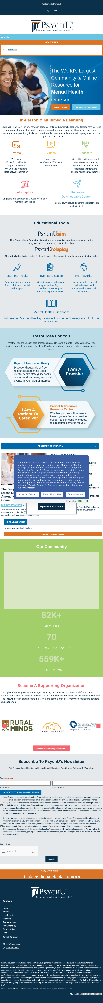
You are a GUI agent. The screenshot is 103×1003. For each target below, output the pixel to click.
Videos (51, 153)
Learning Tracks (17, 276)
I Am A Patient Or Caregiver (86, 107)
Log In (48, 11)
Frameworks (83, 276)
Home (5, 908)
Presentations (51, 165)
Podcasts (86, 153)
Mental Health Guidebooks (51, 312)
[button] (51, 37)
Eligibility (7, 919)
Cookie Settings (75, 494)
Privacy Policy (9, 926)
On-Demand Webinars (16, 168)
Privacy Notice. (29, 488)
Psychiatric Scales (50, 276)
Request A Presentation (16, 172)
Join (55, 11)
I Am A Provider (60, 107)
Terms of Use (9, 929)
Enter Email (4, 787)
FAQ (5, 933)
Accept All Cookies (27, 494)
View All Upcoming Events (53, 534)
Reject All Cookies (52, 494)
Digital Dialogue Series (63, 454)
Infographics (24, 192)
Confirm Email (58, 787)
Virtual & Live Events (16, 162)
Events (16, 153)
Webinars (16, 159)
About (6, 912)
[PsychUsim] (72, 876)
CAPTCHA (5, 844)
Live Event (8, 915)
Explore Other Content (51, 506)
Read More (12, 50)
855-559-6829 (12, 947)
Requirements (9, 922)
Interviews (51, 159)
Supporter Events (16, 165)
